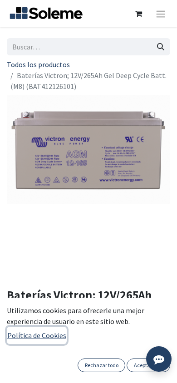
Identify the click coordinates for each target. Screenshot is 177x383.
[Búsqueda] (160, 46)
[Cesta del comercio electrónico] (138, 14)
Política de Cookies (36, 335)
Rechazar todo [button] (101, 365)
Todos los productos (38, 64)
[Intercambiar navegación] (160, 14)
